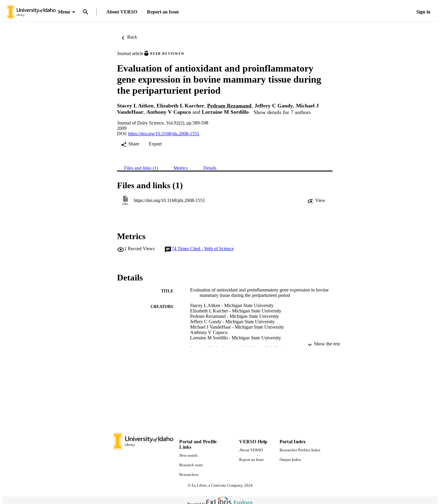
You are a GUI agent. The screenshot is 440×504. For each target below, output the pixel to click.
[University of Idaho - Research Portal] (31, 12)
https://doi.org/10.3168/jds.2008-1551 (163, 133)
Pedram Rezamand (229, 106)
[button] (316, 200)
